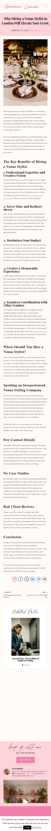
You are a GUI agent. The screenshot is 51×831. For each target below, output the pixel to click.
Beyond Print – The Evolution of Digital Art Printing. (25, 659)
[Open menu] (45, 7)
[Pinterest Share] (14, 579)
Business (35, 30)
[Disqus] (25, 703)
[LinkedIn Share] (32, 579)
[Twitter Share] (26, 579)
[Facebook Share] (20, 579)
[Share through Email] (44, 579)
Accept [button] (27, 827)
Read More (36, 827)
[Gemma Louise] (22, 6)
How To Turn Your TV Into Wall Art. (37, 594)
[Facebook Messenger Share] (38, 579)
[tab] (22, 665)
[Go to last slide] (15, 640)
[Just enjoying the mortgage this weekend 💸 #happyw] (25, 802)
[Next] (36, 640)
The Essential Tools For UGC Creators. (12, 594)
